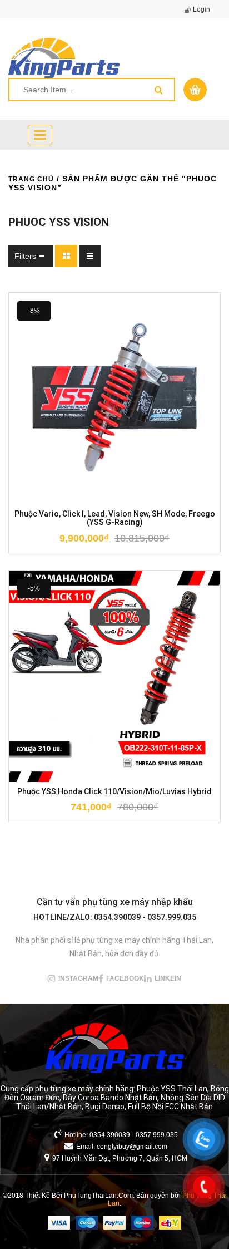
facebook (125, 978)
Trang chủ (31, 179)
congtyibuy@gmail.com (132, 1146)
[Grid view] (66, 256)
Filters (25, 256)
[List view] (90, 256)
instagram (78, 978)
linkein (168, 978)
